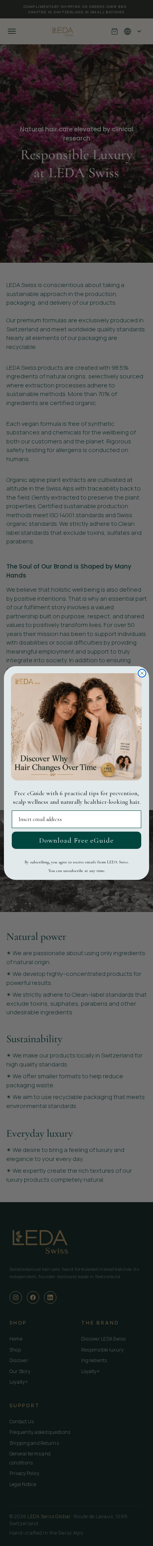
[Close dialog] (142, 673)
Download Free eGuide (76, 840)
